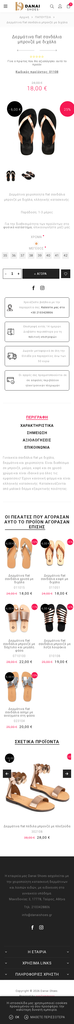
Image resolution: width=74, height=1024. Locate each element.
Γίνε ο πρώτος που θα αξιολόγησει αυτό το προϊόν (37, 63)
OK (17, 1017)
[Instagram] (42, 288)
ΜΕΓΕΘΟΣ (36, 248)
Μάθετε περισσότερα (47, 1017)
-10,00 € (10, 759)
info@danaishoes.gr (37, 915)
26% (70, 756)
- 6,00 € (15, 109)
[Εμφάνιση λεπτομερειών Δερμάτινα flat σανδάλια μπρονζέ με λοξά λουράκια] (54, 618)
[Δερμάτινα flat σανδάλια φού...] (48, 50)
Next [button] (67, 774)
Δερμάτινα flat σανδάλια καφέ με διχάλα (54, 579)
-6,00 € (9, 543)
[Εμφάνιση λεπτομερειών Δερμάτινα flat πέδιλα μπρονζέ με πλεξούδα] (37, 785)
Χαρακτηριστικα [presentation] (37, 425)
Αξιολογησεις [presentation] (37, 440)
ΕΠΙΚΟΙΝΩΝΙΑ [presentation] (37, 447)
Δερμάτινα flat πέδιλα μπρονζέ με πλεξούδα (37, 826)
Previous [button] (7, 774)
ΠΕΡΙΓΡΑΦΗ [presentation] (37, 417)
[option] (37, 798)
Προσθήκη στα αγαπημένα (65, 273)
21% (34, 607)
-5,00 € (9, 676)
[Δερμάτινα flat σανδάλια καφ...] (25, 50)
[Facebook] (32, 927)
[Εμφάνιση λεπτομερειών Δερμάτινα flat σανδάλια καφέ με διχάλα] (54, 553)
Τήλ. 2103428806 (37, 907)
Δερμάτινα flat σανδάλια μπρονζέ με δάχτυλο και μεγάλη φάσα (19, 645)
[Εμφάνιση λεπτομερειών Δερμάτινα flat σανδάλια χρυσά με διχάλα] (19, 553)
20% (34, 675)
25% (67, 109)
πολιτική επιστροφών (43, 336)
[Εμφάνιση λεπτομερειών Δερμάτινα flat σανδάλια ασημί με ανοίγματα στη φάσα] (19, 686)
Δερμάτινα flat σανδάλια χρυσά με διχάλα (19, 579)
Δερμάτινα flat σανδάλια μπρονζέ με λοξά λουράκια (55, 644)
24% (70, 607)
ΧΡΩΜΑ (36, 237)
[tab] (37, 417)
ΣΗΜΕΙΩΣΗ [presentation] (37, 433)
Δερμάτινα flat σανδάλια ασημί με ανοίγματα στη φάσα (19, 712)
